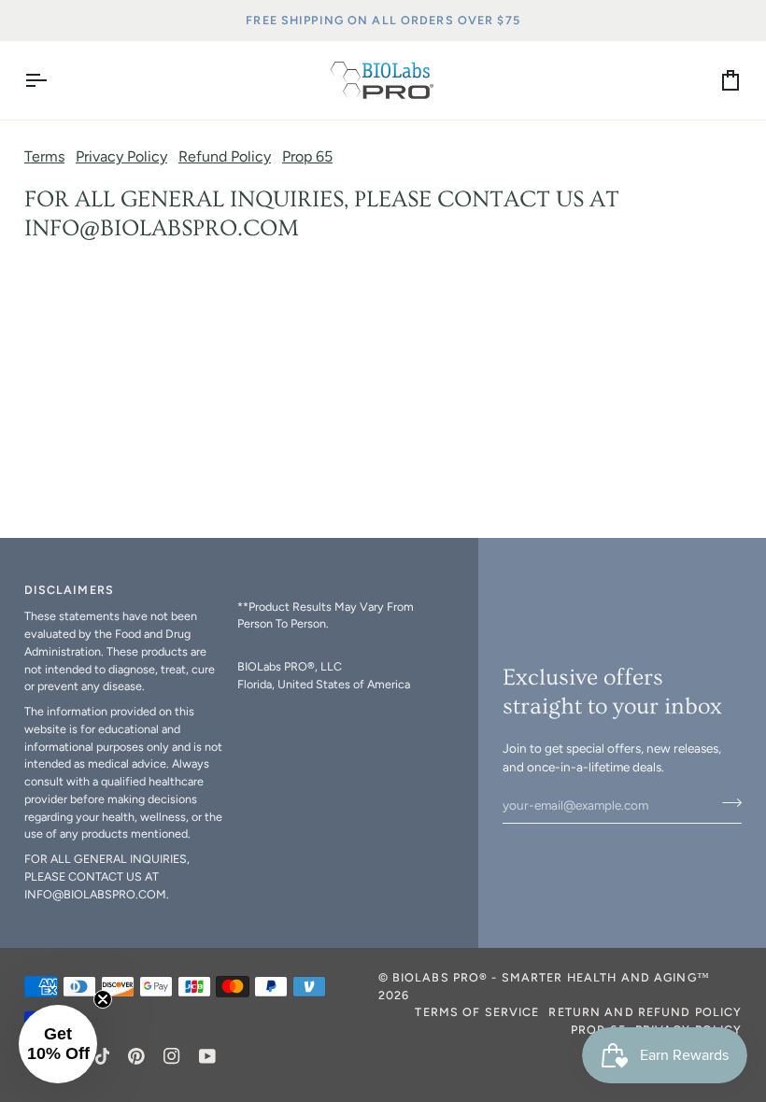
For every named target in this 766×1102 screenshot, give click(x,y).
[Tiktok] (102, 1056)
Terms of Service (477, 1012)
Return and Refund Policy (645, 1012)
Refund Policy (224, 156)
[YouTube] (207, 1056)
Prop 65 (307, 156)
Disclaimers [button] (69, 590)
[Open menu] (52, 80)
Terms (44, 156)
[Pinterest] (136, 1056)
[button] (336, 586)
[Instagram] (171, 1056)
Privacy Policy (121, 156)
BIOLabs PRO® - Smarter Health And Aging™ (551, 977)
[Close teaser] (102, 999)
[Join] (726, 803)
